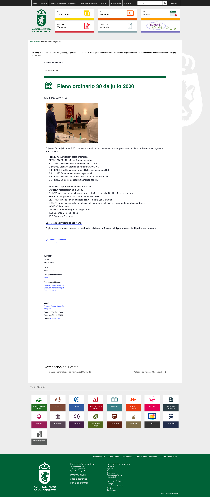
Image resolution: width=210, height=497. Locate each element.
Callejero (110, 488)
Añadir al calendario (58, 239)
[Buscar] (164, 3)
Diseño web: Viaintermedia (170, 493)
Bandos (109, 471)
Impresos (110, 469)
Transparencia (64, 13)
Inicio (35, 3)
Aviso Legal (113, 457)
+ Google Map (55, 318)
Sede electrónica (78, 478)
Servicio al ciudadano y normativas (63, 3)
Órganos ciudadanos (77, 467)
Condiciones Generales (146, 457)
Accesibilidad (99, 457)
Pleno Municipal (58, 288)
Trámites (61, 25)
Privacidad (127, 457)
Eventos (37, 42)
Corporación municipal (89, 3)
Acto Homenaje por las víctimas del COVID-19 (71, 371)
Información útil (78, 474)
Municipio (127, 3)
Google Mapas (112, 490)
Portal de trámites (79, 482)
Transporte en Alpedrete (115, 486)
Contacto (104, 3)
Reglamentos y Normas (114, 475)
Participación (116, 3)
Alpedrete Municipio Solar (78, 471)
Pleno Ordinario (50, 290)
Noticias (44, 3)
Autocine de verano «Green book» (149, 371)
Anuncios (104, 25)
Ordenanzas (111, 473)
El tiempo (110, 484)
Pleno (46, 277)
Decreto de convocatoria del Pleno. (64, 222)
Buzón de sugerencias (77, 469)
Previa (146, 13)
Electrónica (105, 13)
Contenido (174, 3)
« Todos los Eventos (53, 62)
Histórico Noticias (169, 457)
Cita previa (110, 467)
